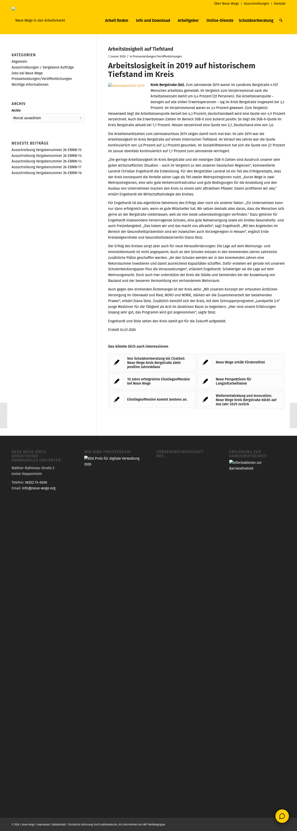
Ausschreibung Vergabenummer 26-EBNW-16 (47, 172)
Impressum (43, 824)
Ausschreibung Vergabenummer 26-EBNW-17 (46, 167)
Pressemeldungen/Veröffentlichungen (157, 56)
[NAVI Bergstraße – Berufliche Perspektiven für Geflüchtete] (3, 415)
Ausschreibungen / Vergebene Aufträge (43, 67)
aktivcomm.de (109, 824)
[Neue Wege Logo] (38, 20)
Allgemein (19, 61)
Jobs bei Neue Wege (27, 73)
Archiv (16, 110)
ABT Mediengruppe (154, 824)
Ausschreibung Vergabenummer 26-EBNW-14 (47, 155)
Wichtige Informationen (30, 84)
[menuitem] (227, 3)
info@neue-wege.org (38, 488)
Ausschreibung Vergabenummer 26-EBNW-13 (46, 161)
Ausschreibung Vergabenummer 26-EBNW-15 (47, 149)
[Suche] (280, 20)
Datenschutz (59, 824)
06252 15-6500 (36, 482)
